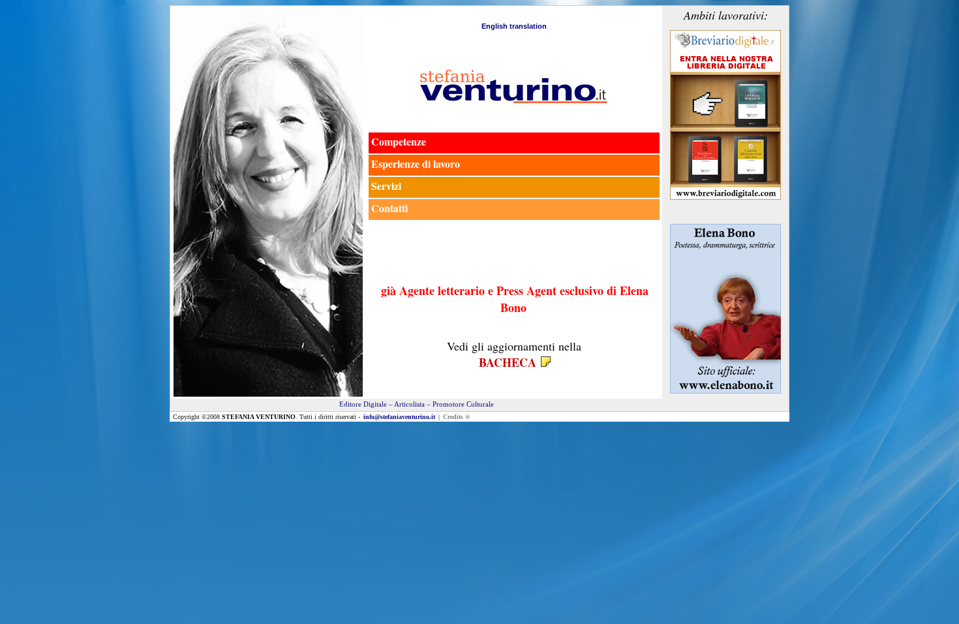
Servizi (386, 185)
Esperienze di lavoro (415, 163)
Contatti (389, 207)
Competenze (398, 141)
